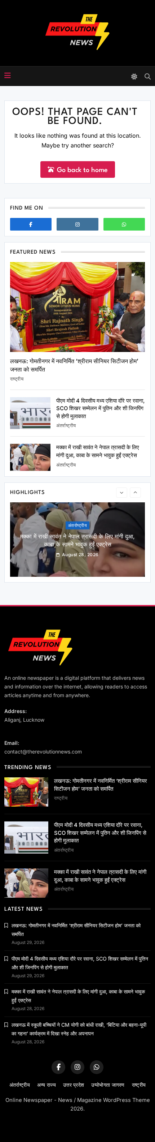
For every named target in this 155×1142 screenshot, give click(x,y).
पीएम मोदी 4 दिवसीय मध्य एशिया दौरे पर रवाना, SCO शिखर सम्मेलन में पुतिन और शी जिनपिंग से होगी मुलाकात (100, 409)
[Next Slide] (135, 492)
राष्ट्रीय (16, 379)
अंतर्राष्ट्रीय (66, 425)
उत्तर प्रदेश (73, 1085)
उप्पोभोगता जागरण (107, 1085)
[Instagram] (77, 224)
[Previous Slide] (121, 492)
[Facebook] (31, 224)
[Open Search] (148, 76)
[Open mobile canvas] (7, 75)
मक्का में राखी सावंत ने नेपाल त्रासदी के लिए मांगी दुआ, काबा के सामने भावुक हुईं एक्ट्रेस (77, 540)
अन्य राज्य (46, 1085)
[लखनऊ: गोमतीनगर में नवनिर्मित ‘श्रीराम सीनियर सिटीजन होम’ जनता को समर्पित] (77, 307)
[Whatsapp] (124, 224)
